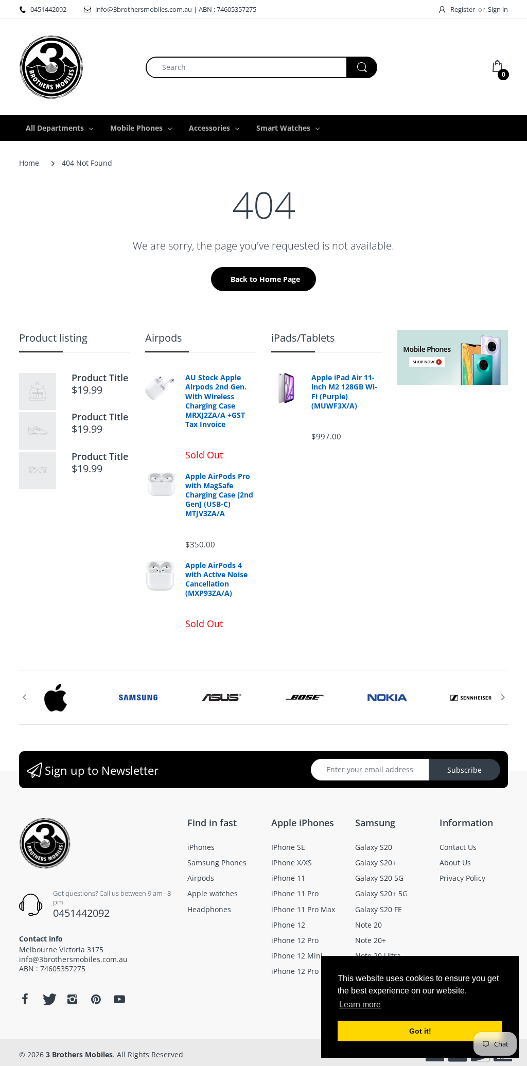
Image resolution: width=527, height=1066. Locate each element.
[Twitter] (48, 999)
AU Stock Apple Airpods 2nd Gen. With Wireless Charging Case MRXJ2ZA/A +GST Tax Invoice (216, 401)
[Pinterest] (95, 999)
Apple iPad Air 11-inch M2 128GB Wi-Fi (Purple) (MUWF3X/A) (344, 392)
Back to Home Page (265, 279)
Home (29, 163)
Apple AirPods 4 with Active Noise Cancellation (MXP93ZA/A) (216, 579)
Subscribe (464, 770)
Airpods (163, 338)
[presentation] (24, 697)
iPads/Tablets (303, 338)
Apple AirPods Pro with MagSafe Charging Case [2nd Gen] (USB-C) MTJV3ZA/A (219, 495)
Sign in (498, 9)
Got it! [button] (420, 1031)
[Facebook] (24, 999)
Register (463, 9)
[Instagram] (72, 999)
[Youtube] (119, 999)
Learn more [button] (360, 1004)
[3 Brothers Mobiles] (51, 66)
